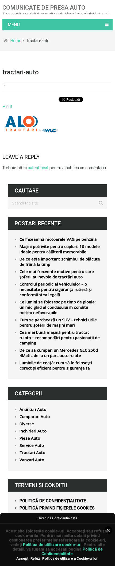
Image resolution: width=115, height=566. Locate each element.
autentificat (38, 167)
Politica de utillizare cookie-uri (52, 544)
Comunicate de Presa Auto (43, 8)
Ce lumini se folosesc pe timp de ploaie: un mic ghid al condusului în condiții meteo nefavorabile (58, 307)
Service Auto (32, 445)
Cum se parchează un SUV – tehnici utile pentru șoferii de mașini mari (58, 322)
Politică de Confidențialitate (72, 551)
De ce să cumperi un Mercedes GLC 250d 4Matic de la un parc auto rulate (59, 352)
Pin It (7, 106)
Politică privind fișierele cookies (57, 508)
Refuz (35, 558)
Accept (22, 558)
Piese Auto (30, 438)
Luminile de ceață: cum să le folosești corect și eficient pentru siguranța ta (56, 365)
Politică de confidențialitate (53, 500)
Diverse (27, 423)
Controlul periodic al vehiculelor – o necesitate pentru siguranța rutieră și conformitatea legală (56, 289)
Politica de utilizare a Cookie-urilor (70, 558)
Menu (14, 24)
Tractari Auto (32, 452)
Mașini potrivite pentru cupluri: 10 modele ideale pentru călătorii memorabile (60, 249)
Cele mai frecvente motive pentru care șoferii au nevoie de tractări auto (57, 274)
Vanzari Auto (32, 459)
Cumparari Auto (35, 416)
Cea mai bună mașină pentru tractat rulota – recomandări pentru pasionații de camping (60, 338)
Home (15, 40)
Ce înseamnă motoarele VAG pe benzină (58, 239)
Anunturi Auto (33, 409)
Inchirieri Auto (33, 430)
